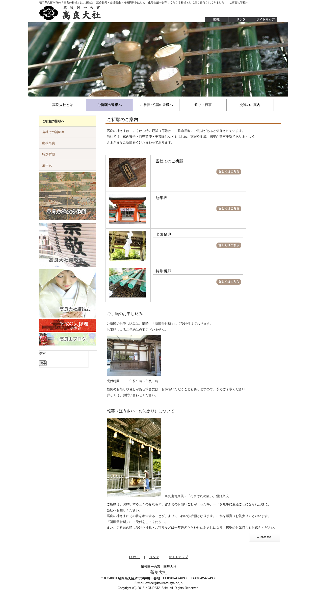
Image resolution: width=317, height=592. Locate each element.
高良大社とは (62, 105)
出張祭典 (48, 143)
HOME (214, 19)
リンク (154, 557)
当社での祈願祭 (53, 132)
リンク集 (240, 19)
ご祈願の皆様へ (109, 105)
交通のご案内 (249, 105)
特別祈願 (48, 154)
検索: (43, 353)
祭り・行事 (203, 105)
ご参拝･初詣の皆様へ (156, 105)
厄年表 (47, 165)
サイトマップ (265, 19)
